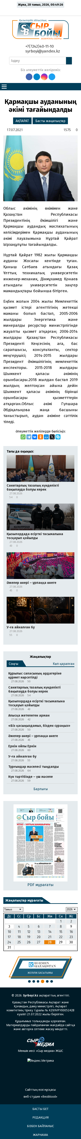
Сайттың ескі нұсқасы (40, 1090)
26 (29, 942)
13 (38, 932)
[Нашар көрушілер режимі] (41, 11)
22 (61, 937)
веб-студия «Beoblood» (40, 1096)
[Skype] (57, 436)
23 (71, 937)
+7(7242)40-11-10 (39, 46)
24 (9, 942)
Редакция (40, 1117)
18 (19, 937)
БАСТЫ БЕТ (40, 1109)
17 (9, 937)
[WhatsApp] (23, 436)
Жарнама (40, 1135)
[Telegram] (28, 436)
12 (28, 932)
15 (60, 932)
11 (19, 932)
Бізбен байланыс (40, 1126)
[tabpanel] (40, 967)
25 (19, 942)
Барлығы (40, 789)
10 (9, 932)
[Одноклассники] (40, 436)
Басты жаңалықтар (50, 121)
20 (38, 937)
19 (28, 937)
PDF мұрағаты (40, 884)
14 (50, 932)
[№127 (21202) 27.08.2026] (41, 843)
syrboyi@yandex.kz (42, 51)
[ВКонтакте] (34, 436)
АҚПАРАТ (22, 121)
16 (71, 932)
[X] (52, 436)
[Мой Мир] (46, 436)
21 (49, 937)
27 (38, 942)
